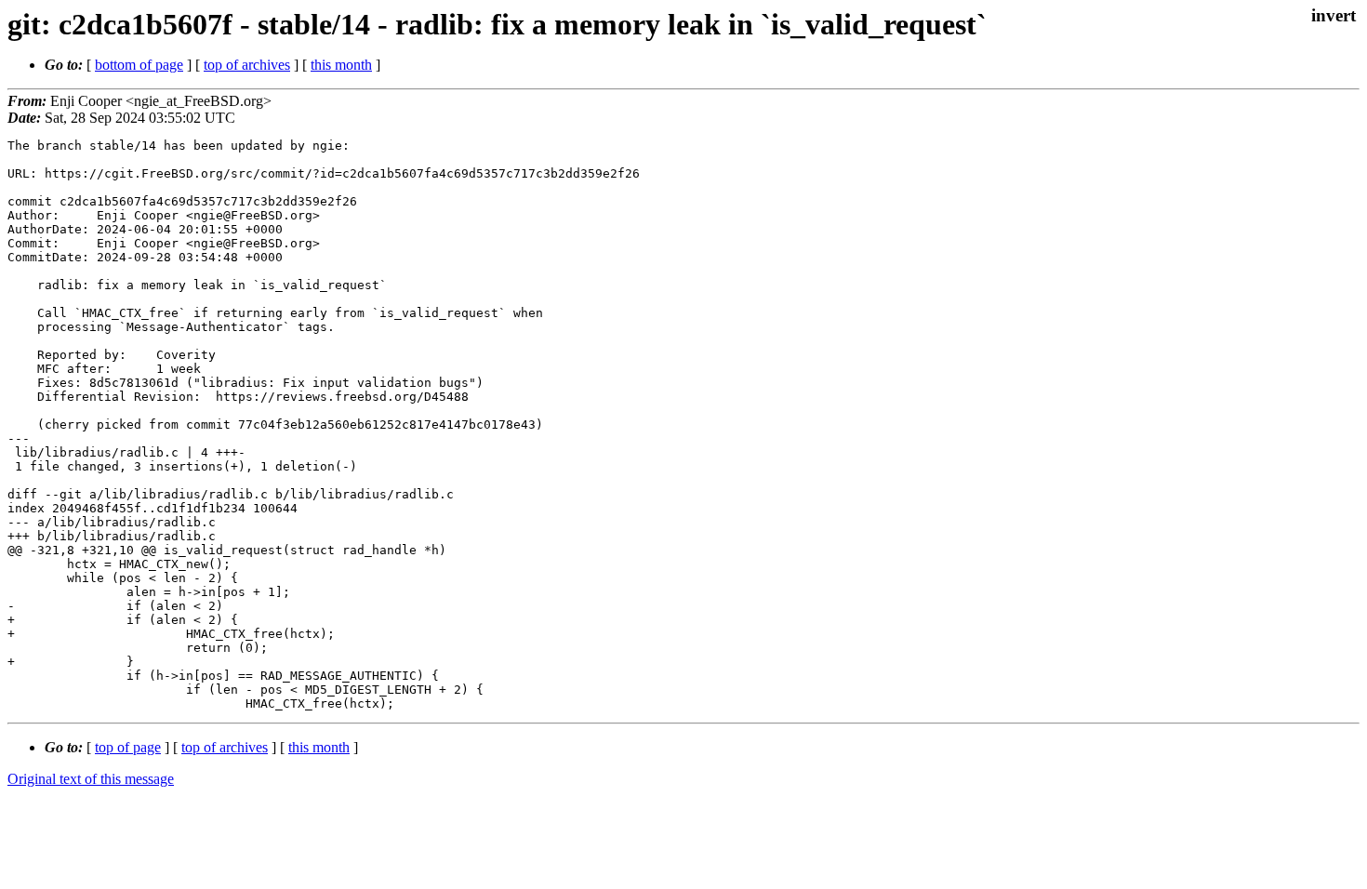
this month (341, 65)
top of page (128, 747)
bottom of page (139, 65)
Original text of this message (90, 779)
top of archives (247, 65)
